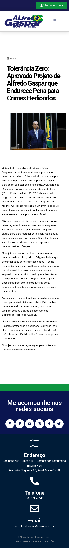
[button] (55, 20)
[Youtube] (29, 423)
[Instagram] (9, 423)
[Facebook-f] (19, 423)
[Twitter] (58, 423)
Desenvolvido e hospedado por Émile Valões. (35, 541)
